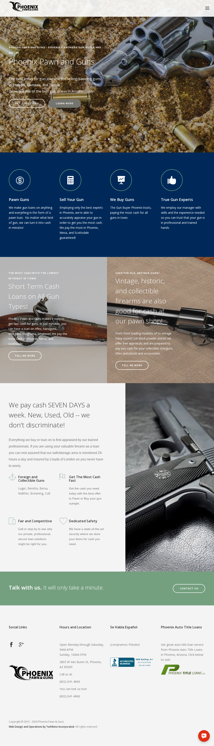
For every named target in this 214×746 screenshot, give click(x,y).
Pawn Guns (19, 199)
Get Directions (27, 103)
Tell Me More (25, 356)
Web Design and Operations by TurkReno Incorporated (41, 726)
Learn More (65, 103)
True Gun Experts (177, 199)
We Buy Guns (122, 199)
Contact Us (189, 588)
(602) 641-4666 (70, 682)
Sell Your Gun (72, 199)
